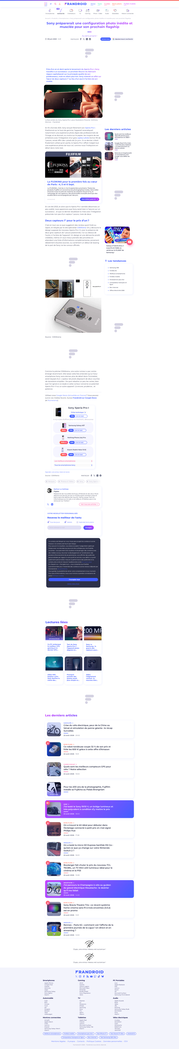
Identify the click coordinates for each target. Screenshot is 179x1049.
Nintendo (83, 990)
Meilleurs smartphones (117, 273)
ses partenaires (62, 569)
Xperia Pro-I (90, 128)
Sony (81, 481)
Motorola (47, 988)
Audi (45, 1001)
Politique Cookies (94, 1041)
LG (80, 1002)
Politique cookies (58, 576)
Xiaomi (46, 995)
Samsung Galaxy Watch (52, 1028)
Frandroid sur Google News (85, 398)
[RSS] (87, 976)
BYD (45, 1002)
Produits (55, 18)
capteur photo (83, 138)
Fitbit (46, 1023)
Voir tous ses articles (88, 504)
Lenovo (117, 988)
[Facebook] (83, 976)
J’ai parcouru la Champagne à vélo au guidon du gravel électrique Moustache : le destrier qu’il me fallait (87, 888)
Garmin (46, 1025)
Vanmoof (118, 1030)
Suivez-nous (106, 39)
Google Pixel (48, 985)
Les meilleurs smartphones (64, 461)
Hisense (82, 1001)
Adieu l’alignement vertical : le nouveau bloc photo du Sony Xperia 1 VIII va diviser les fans (92, 677)
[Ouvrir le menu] (45, 4)
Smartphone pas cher (117, 279)
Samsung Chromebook (122, 995)
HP (116, 991)
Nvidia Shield (84, 991)
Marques (51, 481)
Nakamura (118, 1027)
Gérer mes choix (73, 584)
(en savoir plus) (87, 562)
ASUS (81, 983)
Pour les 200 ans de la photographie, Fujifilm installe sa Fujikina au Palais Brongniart (87, 788)
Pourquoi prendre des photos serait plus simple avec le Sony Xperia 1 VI (73, 677)
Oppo (46, 990)
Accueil (47, 18)
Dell (116, 986)
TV (79, 998)
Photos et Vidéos (67, 481)
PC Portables (118, 980)
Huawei (46, 986)
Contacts (81, 1041)
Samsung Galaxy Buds (122, 1009)
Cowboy (117, 1020)
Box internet (114, 287)
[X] (76, 976)
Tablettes (82, 1018)
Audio (115, 998)
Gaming (81, 980)
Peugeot (47, 1009)
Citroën (46, 1004)
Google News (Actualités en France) (71, 395)
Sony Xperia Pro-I (78, 407)
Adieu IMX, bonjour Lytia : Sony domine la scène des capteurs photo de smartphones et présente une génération (54, 677)
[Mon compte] (60, 4)
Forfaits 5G (113, 270)
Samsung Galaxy (49, 991)
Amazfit (47, 1020)
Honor (117, 990)
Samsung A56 (114, 268)
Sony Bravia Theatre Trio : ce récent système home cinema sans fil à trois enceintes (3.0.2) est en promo (87, 908)
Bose (116, 1002)
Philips (82, 1006)
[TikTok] (98, 976)
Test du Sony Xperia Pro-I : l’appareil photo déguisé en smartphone (73, 647)
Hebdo (69, 522)
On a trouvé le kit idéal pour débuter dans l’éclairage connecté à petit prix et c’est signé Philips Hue (87, 828)
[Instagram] (80, 976)
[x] (48, 504)
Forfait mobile (130, 4)
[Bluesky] (102, 976)
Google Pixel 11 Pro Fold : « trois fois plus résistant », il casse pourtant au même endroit (123, 145)
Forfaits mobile (115, 276)
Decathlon (118, 1022)
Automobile (48, 998)
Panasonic (83, 1004)
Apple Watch (48, 1022)
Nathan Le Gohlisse (61, 489)
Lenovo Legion (84, 986)
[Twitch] (95, 976)
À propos (71, 1041)
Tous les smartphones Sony (64, 465)
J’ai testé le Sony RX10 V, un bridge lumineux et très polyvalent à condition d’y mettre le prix (88, 808)
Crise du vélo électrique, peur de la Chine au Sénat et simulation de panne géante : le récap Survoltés (88, 728)
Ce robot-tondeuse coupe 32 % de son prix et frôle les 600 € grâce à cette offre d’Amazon (87, 748)
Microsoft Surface (120, 993)
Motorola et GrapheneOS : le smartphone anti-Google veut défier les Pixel (123, 155)
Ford (46, 1006)
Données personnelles (112, 1041)
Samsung (83, 1007)
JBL (116, 1006)
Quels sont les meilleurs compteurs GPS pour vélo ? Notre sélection (87, 768)
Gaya (116, 1023)
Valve (81, 995)
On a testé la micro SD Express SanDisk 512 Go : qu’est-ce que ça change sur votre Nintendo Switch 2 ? (88, 848)
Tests (100, 4)
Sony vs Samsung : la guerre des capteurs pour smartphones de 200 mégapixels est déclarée (92, 647)
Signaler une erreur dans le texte (57, 472)
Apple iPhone (48, 983)
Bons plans (117, 4)
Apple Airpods (119, 1001)
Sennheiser (118, 1011)
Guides (107, 4)
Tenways (117, 1028)
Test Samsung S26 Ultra (109, 1037)
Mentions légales (58, 1041)
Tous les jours (55, 522)
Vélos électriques (120, 1018)
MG (45, 1007)
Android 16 (131, 1033)
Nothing (117, 1007)
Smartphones (64, 18)
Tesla (46, 1012)
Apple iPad (83, 1020)
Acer (116, 983)
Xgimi (81, 1012)
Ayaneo (82, 985)
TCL (81, 1011)
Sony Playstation (85, 993)
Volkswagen (48, 1014)
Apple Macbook (120, 985)
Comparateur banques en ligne (73, 1037)
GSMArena (81, 228)
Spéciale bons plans (86, 522)
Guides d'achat (69, 764)
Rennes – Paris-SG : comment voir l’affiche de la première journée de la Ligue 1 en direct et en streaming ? (88, 928)
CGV (126, 1041)
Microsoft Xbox (84, 988)
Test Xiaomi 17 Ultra (117, 1033)
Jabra (116, 1004)
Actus (93, 4)
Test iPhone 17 (102, 1033)
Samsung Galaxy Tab (86, 1027)
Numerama (53, 400)
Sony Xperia (48, 993)
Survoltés (68, 723)
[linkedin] (52, 504)
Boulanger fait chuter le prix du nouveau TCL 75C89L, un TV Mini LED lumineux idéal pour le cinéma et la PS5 (88, 868)
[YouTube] (91, 976)
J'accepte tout (74, 579)
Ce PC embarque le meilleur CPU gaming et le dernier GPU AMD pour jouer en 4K (54, 647)
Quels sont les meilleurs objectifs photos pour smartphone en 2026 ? (123, 135)
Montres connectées (52, 1018)
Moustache (118, 1025)
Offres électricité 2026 (117, 290)
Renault (47, 1011)
